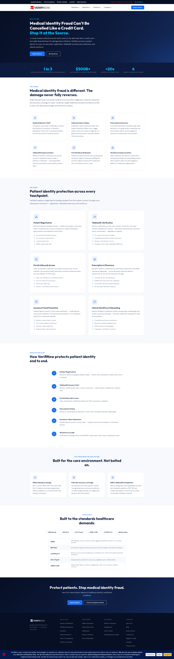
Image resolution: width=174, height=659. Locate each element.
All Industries (53, 54)
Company (107, 7)
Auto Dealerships (87, 638)
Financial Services (88, 627)
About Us (129, 623)
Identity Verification (36, 2)
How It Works (108, 631)
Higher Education (81, 2)
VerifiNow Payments (66, 627)
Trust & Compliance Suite (95, 602)
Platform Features (110, 623)
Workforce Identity (62, 2)
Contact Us (130, 635)
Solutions (75, 7)
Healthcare (85, 631)
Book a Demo (137, 7)
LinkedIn (129, 642)
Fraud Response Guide (111, 635)
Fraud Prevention (65, 635)
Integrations (108, 627)
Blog (127, 627)
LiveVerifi (72, 2)
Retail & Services (87, 635)
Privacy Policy (130, 646)
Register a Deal (131, 638)
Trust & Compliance (49, 2)
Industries (85, 7)
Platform (96, 7)
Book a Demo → (139, 2)
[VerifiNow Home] (40, 7)
